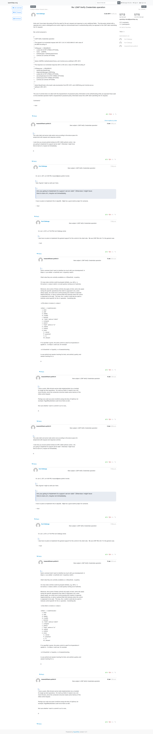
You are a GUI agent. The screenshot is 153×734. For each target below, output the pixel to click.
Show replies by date (111, 120)
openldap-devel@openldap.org (128, 19)
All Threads (17, 12)
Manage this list (127, 2)
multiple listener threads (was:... (39, 9)
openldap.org (13, 3)
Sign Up (143, 2)
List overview (18, 7)
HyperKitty (76, 732)
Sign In (136, 2)
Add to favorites (126, 27)
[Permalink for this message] (116, 114)
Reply (35, 116)
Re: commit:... (142, 9)
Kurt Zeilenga (41, 13)
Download (18, 18)
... (34, 133)
